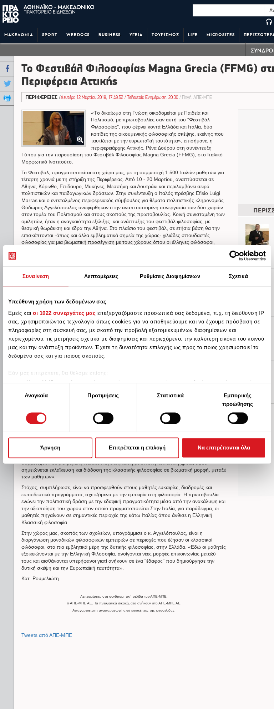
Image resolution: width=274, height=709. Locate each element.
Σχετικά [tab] (238, 276)
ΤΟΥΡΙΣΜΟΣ (165, 34)
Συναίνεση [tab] (35, 276)
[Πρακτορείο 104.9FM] (269, 22)
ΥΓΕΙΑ (136, 34)
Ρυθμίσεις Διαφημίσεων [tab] (170, 276)
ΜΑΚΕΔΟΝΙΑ (18, 34)
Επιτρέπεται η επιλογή (137, 448)
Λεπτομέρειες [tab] (101, 276)
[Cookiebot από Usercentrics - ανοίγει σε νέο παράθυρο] (234, 255)
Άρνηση (50, 448)
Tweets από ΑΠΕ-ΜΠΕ (46, 635)
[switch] (103, 418)
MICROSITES (221, 34)
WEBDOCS (78, 34)
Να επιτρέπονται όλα (224, 448)
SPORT (49, 34)
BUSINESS (109, 34)
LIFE (193, 34)
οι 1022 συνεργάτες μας (64, 313)
